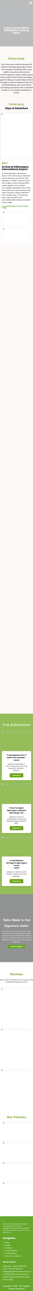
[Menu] (30, 3)
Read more (16, 775)
